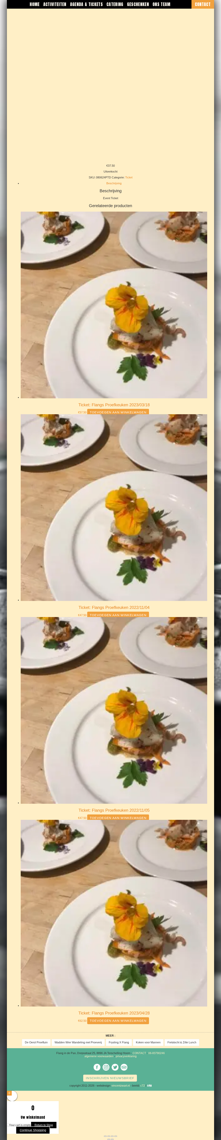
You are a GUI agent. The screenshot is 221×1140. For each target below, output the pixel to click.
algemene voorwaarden (98, 1056)
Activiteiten (54, 4)
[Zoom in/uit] (105, 1136)
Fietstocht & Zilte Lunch (181, 1042)
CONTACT (139, 1053)
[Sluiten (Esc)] (115, 1136)
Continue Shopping (33, 1130)
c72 (142, 1085)
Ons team (162, 4)
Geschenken (138, 4)
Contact (203, 4)
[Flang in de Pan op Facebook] (97, 1070)
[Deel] (112, 1136)
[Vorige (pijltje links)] (108, 1139)
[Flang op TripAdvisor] (124, 1070)
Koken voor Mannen (148, 1042)
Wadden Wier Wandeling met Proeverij (78, 1042)
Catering (115, 4)
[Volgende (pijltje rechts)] (112, 1139)
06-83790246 (156, 1053)
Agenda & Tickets (86, 4)
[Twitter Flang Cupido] (115, 1070)
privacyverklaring (126, 1056)
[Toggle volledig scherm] (108, 1136)
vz (148, 1085)
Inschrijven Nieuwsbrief (110, 1078)
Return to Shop (44, 1125)
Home (35, 4)
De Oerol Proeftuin (36, 1042)
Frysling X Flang (119, 1042)
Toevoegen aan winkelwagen (118, 412)
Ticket (128, 177)
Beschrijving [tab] (114, 183)
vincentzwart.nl (121, 1085)
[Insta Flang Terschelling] (106, 1070)
